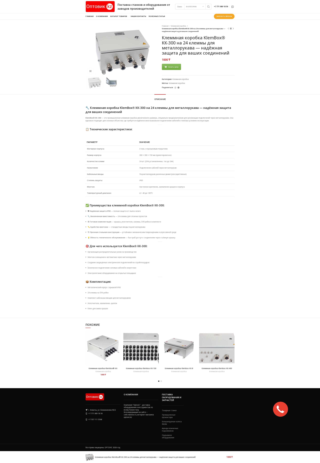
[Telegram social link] (178, 87)
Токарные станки (169, 410)
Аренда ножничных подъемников (170, 429)
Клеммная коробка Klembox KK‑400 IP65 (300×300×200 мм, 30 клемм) (217, 369)
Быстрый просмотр (108, 340)
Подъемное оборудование (168, 436)
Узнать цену (173, 67)
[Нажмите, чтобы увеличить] (90, 71)
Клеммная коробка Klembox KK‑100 (141, 368)
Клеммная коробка (178, 26)
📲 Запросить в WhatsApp (108, 334)
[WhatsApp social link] (232, 7)
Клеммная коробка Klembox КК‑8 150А (179, 369)
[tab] (160, 98)
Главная (165, 26)
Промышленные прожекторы (168, 416)
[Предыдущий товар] (228, 28)
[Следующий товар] (233, 28)
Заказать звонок (224, 16)
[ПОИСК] (208, 7)
